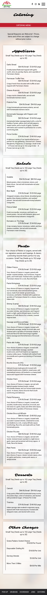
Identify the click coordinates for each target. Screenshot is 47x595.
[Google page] (39, 4)
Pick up (5, 592)
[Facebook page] (32, 4)
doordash (24, 592)
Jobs (33, 592)
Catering (41, 592)
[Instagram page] (35, 4)
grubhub (14, 592)
